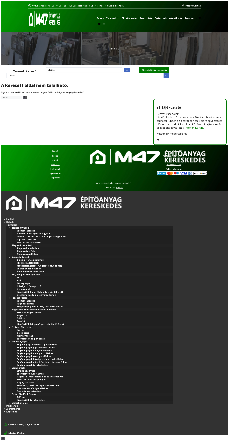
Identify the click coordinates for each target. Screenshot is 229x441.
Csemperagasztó (26, 230)
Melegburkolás (20, 402)
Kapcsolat (55, 177)
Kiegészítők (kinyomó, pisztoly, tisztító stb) (40, 324)
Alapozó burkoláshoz (28, 248)
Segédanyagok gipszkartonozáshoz (36, 347)
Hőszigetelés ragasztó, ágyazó (33, 233)
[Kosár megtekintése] (200, 17)
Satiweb (119, 187)
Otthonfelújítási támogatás (154, 70)
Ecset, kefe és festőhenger (31, 379)
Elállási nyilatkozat (174, 169)
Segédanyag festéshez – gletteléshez (37, 344)
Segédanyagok (19, 341)
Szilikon (21, 318)
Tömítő (21, 321)
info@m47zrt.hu (193, 5)
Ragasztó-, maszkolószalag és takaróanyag (40, 376)
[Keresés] (25, 97)
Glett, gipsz (23, 332)
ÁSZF (173, 160)
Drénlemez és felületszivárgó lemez (36, 294)
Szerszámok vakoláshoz (30, 391)
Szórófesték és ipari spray (31, 338)
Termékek (55, 164)
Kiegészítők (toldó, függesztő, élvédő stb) (39, 265)
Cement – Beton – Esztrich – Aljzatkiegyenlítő (41, 236)
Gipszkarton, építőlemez (30, 259)
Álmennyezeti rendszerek (31, 271)
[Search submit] (127, 70)
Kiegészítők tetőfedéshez (31, 400)
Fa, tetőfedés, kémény (24, 394)
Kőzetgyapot (24, 283)
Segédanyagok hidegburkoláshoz (34, 350)
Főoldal (113, 48)
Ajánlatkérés (55, 173)
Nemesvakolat (25, 335)
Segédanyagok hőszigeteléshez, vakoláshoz (40, 359)
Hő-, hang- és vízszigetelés (26, 274)
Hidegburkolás (19, 297)
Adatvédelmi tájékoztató (173, 156)
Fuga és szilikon (25, 303)
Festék (20, 329)
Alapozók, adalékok (22, 245)
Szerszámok (18, 367)
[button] (104, 24)
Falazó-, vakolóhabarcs (29, 242)
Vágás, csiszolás (25, 382)
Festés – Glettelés (21, 327)
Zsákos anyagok (20, 227)
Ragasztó (22, 315)
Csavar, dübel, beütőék (29, 268)
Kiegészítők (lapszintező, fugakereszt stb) (40, 306)
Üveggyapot (23, 289)
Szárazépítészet (20, 257)
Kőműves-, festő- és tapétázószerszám (38, 385)
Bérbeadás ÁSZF (174, 164)
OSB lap (21, 397)
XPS (19, 280)
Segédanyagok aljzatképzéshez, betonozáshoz (42, 362)
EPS (19, 277)
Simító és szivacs (26, 370)
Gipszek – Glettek (26, 239)
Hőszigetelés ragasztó (29, 286)
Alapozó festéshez (27, 251)
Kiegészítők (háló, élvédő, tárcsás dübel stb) (40, 292)
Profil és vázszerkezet (29, 262)
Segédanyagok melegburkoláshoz (35, 353)
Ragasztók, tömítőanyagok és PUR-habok (34, 309)
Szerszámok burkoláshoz (30, 373)
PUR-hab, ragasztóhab (29, 312)
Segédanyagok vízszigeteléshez (34, 356)
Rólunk (55, 160)
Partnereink (55, 169)
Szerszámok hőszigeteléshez (32, 388)
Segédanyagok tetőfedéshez (32, 365)
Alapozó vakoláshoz (27, 254)
